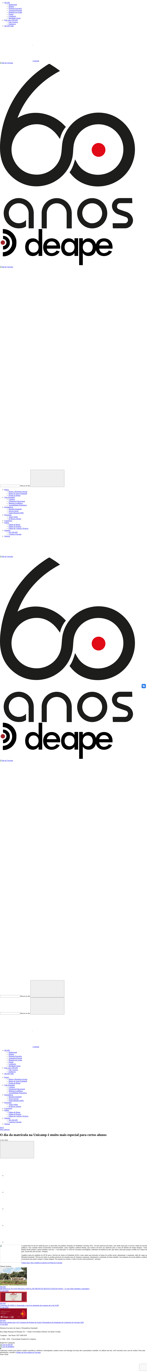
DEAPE (7, 3)
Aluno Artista (13, 517)
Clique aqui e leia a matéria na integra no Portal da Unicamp (41, 1263)
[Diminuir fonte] (49, 44)
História (11, 6)
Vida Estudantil (9, 497)
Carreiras (12, 499)
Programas (8, 515)
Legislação (12, 16)
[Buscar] (16, 979)
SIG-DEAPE (13, 532)
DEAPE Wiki (9, 26)
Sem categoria (5, 1129)
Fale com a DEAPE (11, 20)
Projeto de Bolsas (14, 495)
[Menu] (16, 554)
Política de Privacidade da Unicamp (28, 1352)
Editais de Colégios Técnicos (18, 528)
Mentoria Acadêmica (16, 503)
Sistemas (7, 530)
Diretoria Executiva (15, 8)
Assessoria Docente (15, 10)
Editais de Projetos (15, 526)
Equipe (11, 14)
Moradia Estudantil (15, 509)
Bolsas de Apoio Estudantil (18, 493)
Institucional (13, 4)
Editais (6, 523)
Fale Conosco (13, 22)
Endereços (12, 24)
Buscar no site (25, 486)
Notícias (7, 536)
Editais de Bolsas (14, 524)
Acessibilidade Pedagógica (18, 505)
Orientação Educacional (17, 501)
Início (2, 1128)
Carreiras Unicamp (15, 534)
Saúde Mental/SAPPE (16, 513)
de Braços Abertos (15, 519)
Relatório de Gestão (15, 12)
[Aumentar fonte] (16, 44)
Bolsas (6, 490)
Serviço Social (13, 511)
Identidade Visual (14, 18)
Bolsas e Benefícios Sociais (18, 491)
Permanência (8, 507)
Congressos (8, 521)
